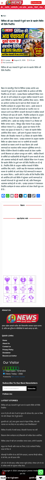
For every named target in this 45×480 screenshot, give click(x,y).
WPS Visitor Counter (18, 377)
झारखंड (30, 7)
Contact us (7, 346)
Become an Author (10, 356)
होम (2, 7)
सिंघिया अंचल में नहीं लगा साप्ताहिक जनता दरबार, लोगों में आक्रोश (21, 441)
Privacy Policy (8, 350)
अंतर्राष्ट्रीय (14, 7)
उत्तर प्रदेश (22, 7)
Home (5, 340)
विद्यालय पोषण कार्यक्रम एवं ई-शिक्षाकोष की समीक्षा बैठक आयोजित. (21, 435)
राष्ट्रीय (7, 7)
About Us (6, 343)
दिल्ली (36, 7)
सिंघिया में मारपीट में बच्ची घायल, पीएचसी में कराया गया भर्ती (19, 430)
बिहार (4, 16)
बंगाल (41, 7)
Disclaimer (7, 353)
